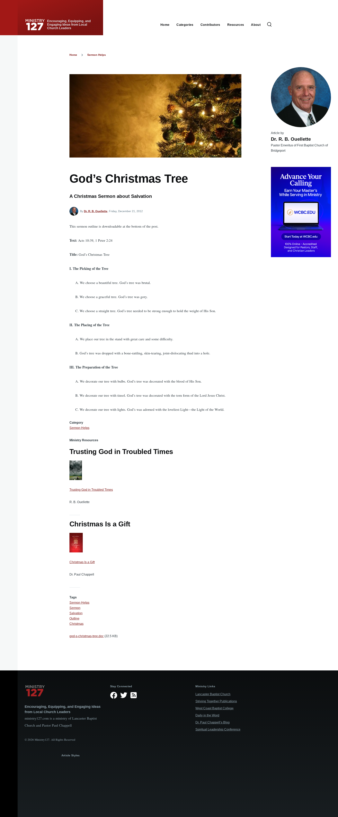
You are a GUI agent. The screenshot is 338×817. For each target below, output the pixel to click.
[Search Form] (269, 24)
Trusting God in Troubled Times (91, 489)
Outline (74, 618)
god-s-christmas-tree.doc (86, 636)
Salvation (76, 613)
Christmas (76, 623)
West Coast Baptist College (214, 708)
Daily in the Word (207, 715)
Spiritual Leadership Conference (217, 729)
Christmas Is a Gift (82, 562)
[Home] (64, 691)
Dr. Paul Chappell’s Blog (212, 722)
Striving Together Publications (216, 701)
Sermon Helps (96, 54)
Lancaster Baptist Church (212, 694)
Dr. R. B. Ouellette (95, 211)
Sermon (74, 608)
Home (73, 54)
